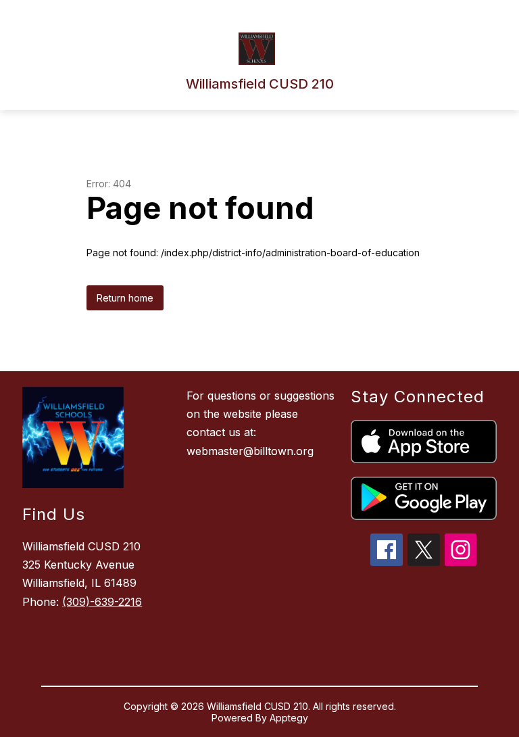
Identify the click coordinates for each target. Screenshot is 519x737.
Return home (125, 298)
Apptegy (289, 717)
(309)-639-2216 (102, 602)
